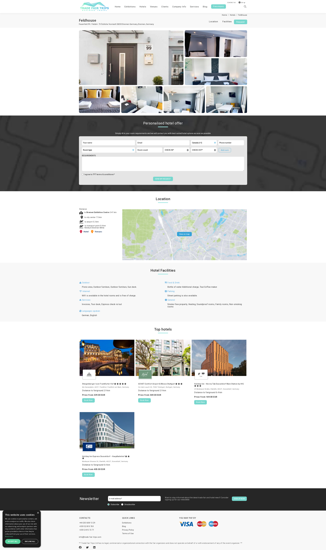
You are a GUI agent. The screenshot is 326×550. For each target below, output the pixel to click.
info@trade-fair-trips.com (90, 537)
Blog (205, 6)
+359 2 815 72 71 (86, 530)
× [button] (38, 513)
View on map (184, 234)
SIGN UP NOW (239, 499)
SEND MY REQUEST (163, 179)
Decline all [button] (30, 541)
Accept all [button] (13, 541)
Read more (9, 536)
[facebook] (80, 547)
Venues (154, 6)
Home (118, 6)
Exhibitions (127, 523)
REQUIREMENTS (89, 156)
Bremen (141, 24)
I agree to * (99, 174)
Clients (164, 6)
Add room (225, 150)
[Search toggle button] (245, 6)
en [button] (242, 2)
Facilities (227, 21)
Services (194, 6)
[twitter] (87, 547)
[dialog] (22, 528)
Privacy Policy (128, 530)
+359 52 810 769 (86, 526)
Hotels (142, 6)
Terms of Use (128, 533)
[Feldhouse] (131, 57)
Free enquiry (218, 6)
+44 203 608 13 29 (87, 523)
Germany (150, 24)
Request (240, 22)
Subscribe (115, 504)
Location (213, 21)
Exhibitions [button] (130, 6)
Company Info (179, 6)
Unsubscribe (129, 504)
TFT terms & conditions (103, 174)
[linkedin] (94, 547)
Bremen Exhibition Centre (98, 212)
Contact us (231, 2)
